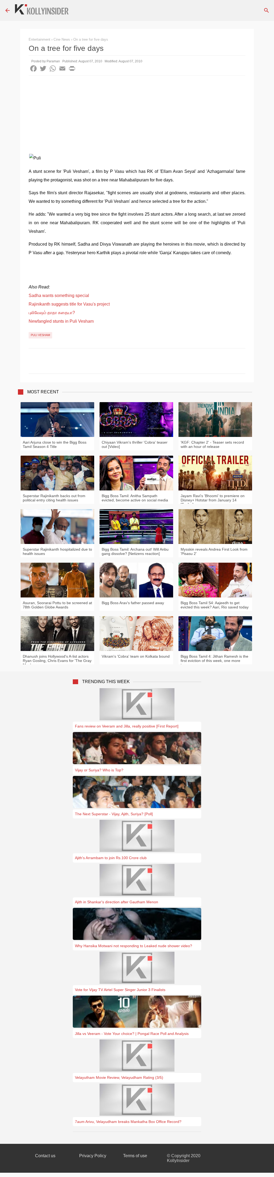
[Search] (266, 10)
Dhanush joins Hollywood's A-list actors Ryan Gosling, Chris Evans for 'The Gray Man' (57, 660)
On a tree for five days (90, 39)
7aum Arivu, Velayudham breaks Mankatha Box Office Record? (128, 1121)
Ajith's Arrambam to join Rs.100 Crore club (111, 858)
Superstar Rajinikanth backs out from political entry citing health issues (54, 498)
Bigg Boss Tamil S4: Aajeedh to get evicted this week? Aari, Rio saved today (215, 605)
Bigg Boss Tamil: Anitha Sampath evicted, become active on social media (135, 498)
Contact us (45, 1155)
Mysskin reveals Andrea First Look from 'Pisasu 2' (214, 551)
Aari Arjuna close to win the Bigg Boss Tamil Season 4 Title (54, 444)
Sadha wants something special (59, 295)
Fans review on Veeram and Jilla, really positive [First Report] (126, 726)
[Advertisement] (137, 115)
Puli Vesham (40, 335)
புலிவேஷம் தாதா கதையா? (52, 312)
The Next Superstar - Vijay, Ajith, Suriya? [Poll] (114, 814)
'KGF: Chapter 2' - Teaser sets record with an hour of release (212, 444)
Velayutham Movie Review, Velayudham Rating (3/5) (119, 1077)
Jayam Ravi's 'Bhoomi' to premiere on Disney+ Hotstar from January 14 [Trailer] (213, 500)
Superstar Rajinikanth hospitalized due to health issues (57, 551)
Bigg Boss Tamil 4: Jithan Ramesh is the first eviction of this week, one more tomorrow (214, 660)
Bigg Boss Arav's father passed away (133, 603)
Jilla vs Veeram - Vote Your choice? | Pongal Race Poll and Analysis (132, 1033)
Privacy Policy (92, 1155)
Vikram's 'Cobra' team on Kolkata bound (136, 656)
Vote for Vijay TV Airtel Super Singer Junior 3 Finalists (120, 990)
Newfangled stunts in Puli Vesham (61, 321)
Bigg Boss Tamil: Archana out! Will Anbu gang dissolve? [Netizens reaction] (135, 551)
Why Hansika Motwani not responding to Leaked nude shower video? (133, 946)
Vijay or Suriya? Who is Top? (99, 770)
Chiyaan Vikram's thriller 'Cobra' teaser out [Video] (135, 444)
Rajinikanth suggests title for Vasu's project (69, 304)
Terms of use (135, 1155)
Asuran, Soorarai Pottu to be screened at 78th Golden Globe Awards (57, 605)
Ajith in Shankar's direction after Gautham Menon (116, 902)
